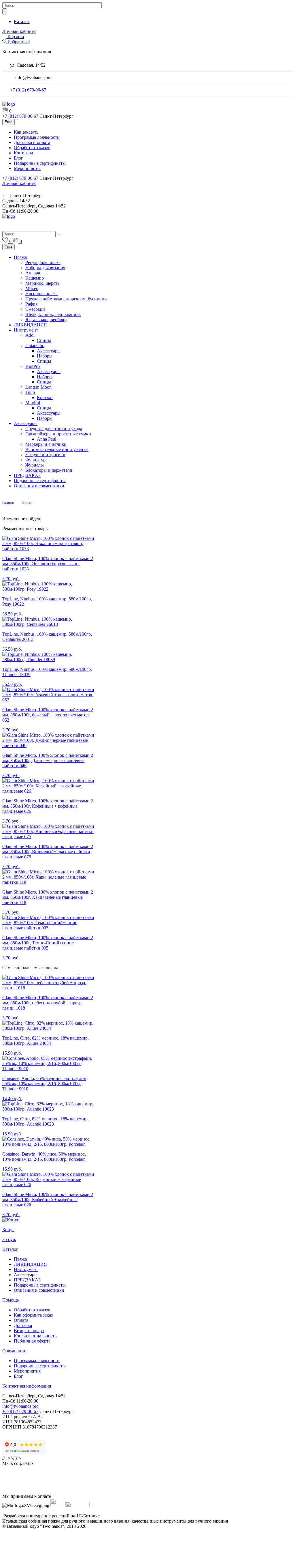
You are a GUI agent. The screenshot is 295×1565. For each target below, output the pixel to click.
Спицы (44, 340)
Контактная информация (26, 1386)
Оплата (21, 1320)
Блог (18, 158)
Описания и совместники (39, 485)
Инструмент (26, 329)
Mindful (32, 402)
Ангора (32, 272)
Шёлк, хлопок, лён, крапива (53, 314)
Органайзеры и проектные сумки (58, 433)
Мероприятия (27, 168)
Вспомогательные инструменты (56, 449)
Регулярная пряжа (42, 262)
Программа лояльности (37, 137)
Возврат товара (29, 1330)
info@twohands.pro (20, 1406)
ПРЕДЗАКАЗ (27, 475)
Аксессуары (48, 350)
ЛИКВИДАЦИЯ (30, 324)
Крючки (45, 397)
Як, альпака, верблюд (46, 319)
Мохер (31, 288)
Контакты (23, 152)
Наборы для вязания (45, 267)
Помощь (10, 1300)
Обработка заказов (32, 147)
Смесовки (35, 309)
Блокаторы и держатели (48, 470)
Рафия (31, 304)
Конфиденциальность (35, 1335)
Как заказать (26, 132)
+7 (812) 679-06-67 (28, 89)
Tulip (30, 392)
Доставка (23, 1325)
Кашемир (34, 278)
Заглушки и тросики (45, 454)
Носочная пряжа (41, 293)
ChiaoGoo (34, 345)
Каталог (22, 21)
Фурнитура (36, 459)
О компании (14, 1350)
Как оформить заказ (33, 1315)
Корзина (15, 36)
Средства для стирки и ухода (53, 428)
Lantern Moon (38, 387)
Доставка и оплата (32, 142)
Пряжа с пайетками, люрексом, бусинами (66, 298)
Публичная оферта (32, 1341)
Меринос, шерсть (42, 283)
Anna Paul (46, 439)
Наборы (44, 355)
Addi (30, 335)
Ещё (8, 122)
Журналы (34, 465)
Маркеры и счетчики (46, 444)
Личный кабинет (19, 31)
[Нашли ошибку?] (147, 1560)
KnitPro (32, 366)
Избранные (18, 41)
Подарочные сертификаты (40, 163)
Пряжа (20, 257)
